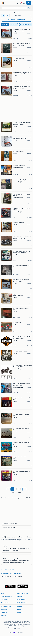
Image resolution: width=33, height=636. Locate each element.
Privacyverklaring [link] (21, 599)
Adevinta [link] (18, 609)
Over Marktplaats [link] (6, 606)
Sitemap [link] (3, 615)
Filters (6, 24)
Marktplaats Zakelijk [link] (22, 593)
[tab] (3, 15)
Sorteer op (16, 12)
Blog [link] (2, 593)
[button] (21, 3)
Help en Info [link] (19, 596)
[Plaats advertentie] (28, 3)
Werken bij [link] (19, 606)
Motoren (13, 24)
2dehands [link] (4, 612)
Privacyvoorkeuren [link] (21, 602)
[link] (3, 3)
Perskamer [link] (4, 609)
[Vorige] (9, 489)
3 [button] (20, 489)
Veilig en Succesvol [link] (6, 596)
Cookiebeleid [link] (4, 602)
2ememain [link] (19, 612)
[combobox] (14, 8)
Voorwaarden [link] (5, 599)
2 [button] (16, 489)
